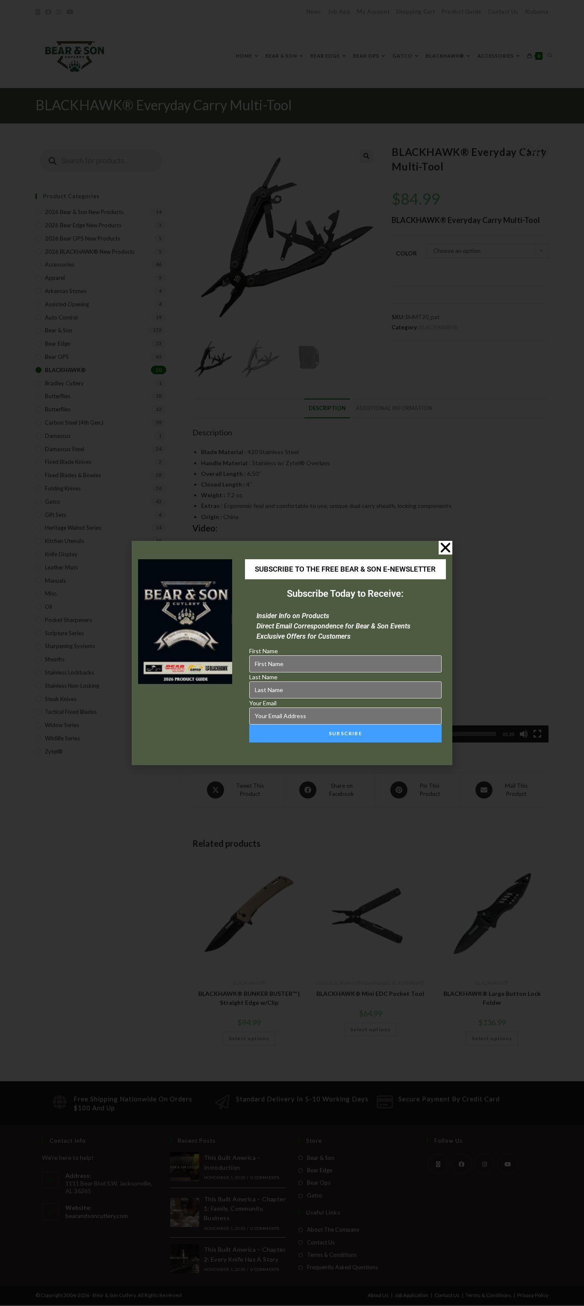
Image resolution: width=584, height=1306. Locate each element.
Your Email (263, 703)
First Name (263, 650)
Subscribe (345, 733)
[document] (292, 653)
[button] (445, 548)
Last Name (263, 677)
